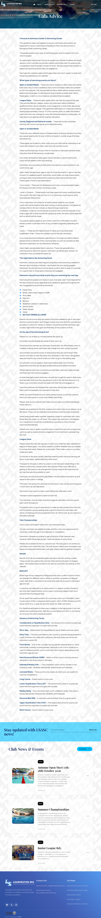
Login (95, 4)
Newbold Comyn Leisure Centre (77, 886)
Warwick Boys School (74, 895)
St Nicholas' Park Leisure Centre (77, 890)
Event (41, 761)
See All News (83, 749)
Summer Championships (53, 809)
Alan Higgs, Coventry (74, 899)
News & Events (49, 4)
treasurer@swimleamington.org (46, 893)
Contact (72, 4)
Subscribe (94, 730)
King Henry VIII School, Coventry (77, 904)
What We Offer (61, 4)
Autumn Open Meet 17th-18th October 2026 (54, 769)
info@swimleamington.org (56, 886)
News (40, 803)
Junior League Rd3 (49, 848)
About (39, 4)
